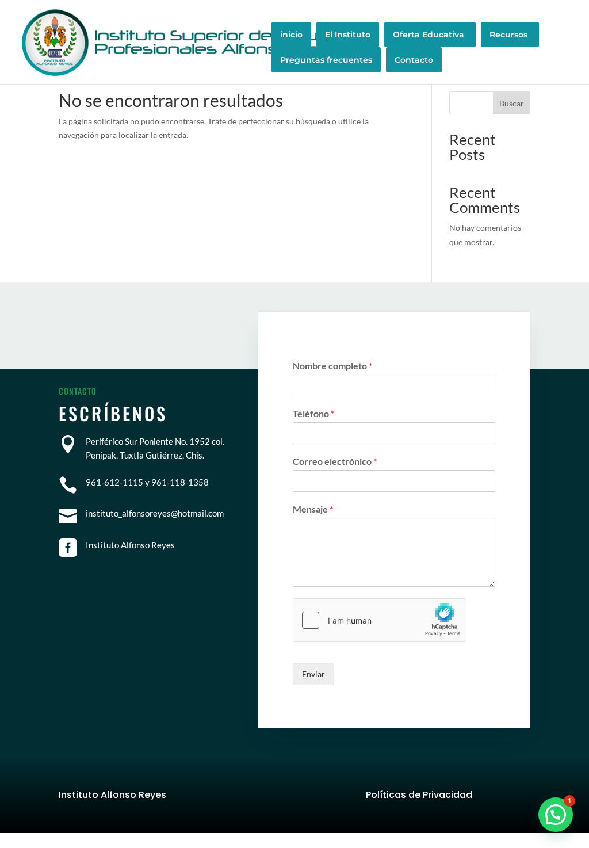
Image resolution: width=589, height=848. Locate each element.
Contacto (414, 60)
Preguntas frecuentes (326, 60)
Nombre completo (332, 365)
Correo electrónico (335, 461)
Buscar (511, 103)
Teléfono (313, 413)
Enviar (313, 674)
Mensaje (313, 508)
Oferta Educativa (428, 34)
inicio (291, 34)
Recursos (508, 34)
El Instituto (347, 34)
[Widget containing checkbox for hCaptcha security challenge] (379, 620)
